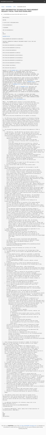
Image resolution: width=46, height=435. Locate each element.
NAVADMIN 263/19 (6, 36)
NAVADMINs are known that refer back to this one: (15, 14)
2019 (14, 6)
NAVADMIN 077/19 (16, 84)
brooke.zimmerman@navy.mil (19, 99)
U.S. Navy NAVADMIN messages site (28, 425)
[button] (44, 1)
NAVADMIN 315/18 (24, 86)
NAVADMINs (9, 6)
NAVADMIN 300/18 (15, 70)
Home (2, 6)
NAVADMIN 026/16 (31, 81)
